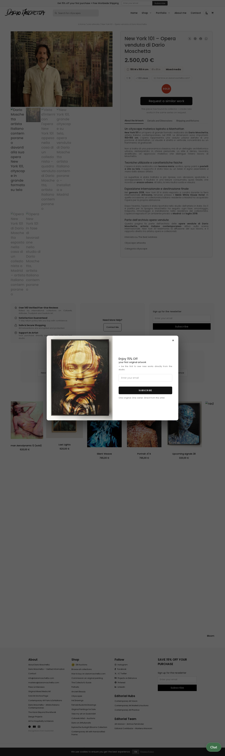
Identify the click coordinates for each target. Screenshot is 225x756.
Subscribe (145, 390)
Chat (213, 748)
